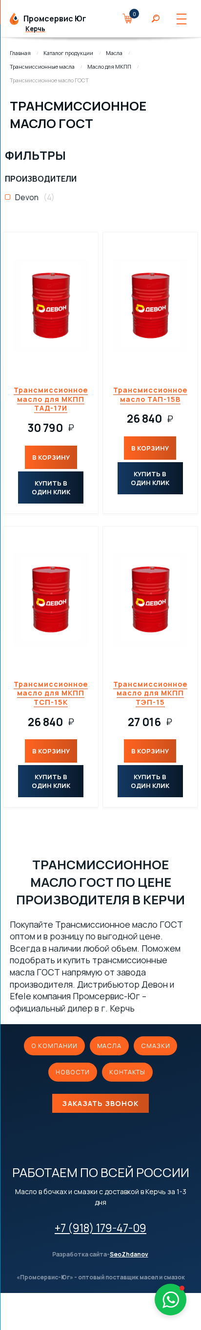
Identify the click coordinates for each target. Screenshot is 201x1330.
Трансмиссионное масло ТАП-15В (150, 394)
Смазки (155, 1045)
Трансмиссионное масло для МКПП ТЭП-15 (150, 693)
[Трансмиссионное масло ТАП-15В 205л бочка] (150, 305)
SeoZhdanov (129, 1254)
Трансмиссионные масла (42, 66)
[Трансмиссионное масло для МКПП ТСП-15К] (50, 599)
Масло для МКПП (109, 66)
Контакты (127, 1072)
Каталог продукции (68, 52)
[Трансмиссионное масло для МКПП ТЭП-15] (150, 599)
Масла (114, 52)
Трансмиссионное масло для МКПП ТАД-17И (51, 398)
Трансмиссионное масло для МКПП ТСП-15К (51, 693)
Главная (20, 52)
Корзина (132, 18)
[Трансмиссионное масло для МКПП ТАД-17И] (50, 305)
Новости (73, 1072)
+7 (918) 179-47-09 (100, 1228)
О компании (54, 1045)
